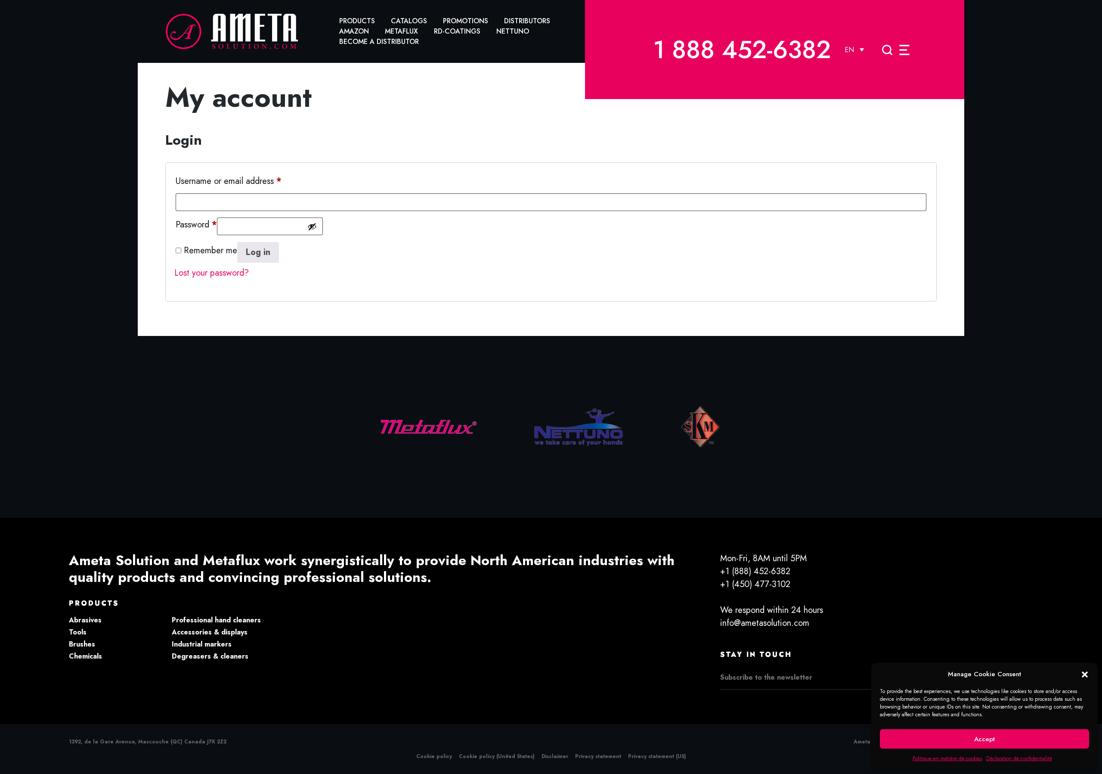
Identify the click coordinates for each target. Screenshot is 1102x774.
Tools (78, 632)
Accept (984, 739)
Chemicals (85, 656)
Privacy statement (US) (657, 756)
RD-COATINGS (457, 31)
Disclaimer (555, 756)
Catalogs (409, 21)
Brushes (82, 644)
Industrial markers (202, 644)
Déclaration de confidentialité (1019, 758)
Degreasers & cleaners (210, 656)
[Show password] (312, 226)
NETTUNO (512, 31)
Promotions (465, 21)
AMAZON (354, 31)
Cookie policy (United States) (497, 756)
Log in (258, 252)
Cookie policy (434, 756)
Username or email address (229, 180)
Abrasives (85, 620)
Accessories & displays (210, 632)
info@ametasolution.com (764, 623)
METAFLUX (401, 31)
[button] (1084, 674)
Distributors (527, 21)
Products (357, 21)
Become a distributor (379, 42)
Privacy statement (598, 756)
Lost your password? (211, 273)
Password (196, 224)
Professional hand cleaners (216, 620)
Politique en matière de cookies (947, 758)
